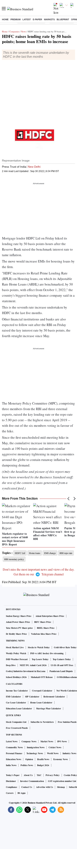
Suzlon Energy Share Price (18, 616)
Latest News (11, 741)
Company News (29, 741)
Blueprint (63, 19)
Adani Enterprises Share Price (50, 616)
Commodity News (14, 747)
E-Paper (37, 19)
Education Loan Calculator (19, 708)
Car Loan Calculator (16, 702)
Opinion (29, 759)
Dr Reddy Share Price (16, 634)
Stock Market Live (15, 647)
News (23, 31)
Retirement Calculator (54, 696)
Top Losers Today (40, 659)
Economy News (60, 759)
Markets (49, 19)
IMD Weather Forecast (17, 659)
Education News (13, 759)
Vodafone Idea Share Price (43, 634)
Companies (14, 31)
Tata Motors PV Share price (19, 628)
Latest (27, 19)
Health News (43, 759)
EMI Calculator (13, 696)
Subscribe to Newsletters (42, 722)
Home (5, 19)
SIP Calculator (32, 696)
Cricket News (55, 747)
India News (11, 765)
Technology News (34, 753)
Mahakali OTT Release (42, 677)
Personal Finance (14, 753)
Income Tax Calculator (17, 690)
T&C (39, 775)
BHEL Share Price (45, 628)
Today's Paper (13, 775)
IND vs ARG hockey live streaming (47, 653)
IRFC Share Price (42, 622)
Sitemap (61, 787)
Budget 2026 (43, 765)
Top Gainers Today (62, 659)
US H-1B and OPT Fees (62, 665)
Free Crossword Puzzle (17, 728)
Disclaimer (11, 781)
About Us (28, 775)
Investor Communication (32, 781)
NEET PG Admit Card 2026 (33, 665)
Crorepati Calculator (42, 690)
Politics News (27, 765)
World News (52, 753)
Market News (46, 741)
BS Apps (21, 793)
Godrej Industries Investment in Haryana (25, 671)
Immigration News (35, 747)
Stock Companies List (16, 722)
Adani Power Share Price (18, 622)
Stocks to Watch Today (39, 647)
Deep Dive (11, 665)
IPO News (62, 741)
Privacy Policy (53, 775)
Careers (9, 793)
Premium (15, 19)
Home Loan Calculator (41, 702)
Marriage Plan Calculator (48, 708)
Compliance (11, 787)
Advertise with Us (44, 787)
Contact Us (26, 787)
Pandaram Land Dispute (61, 671)
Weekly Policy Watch (16, 653)
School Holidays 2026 (16, 677)
